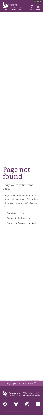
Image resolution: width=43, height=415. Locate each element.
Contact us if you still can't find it (22, 223)
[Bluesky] (16, 404)
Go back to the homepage (19, 218)
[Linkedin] (38, 404)
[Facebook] (5, 404)
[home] (12, 6)
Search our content (16, 213)
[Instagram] (27, 404)
